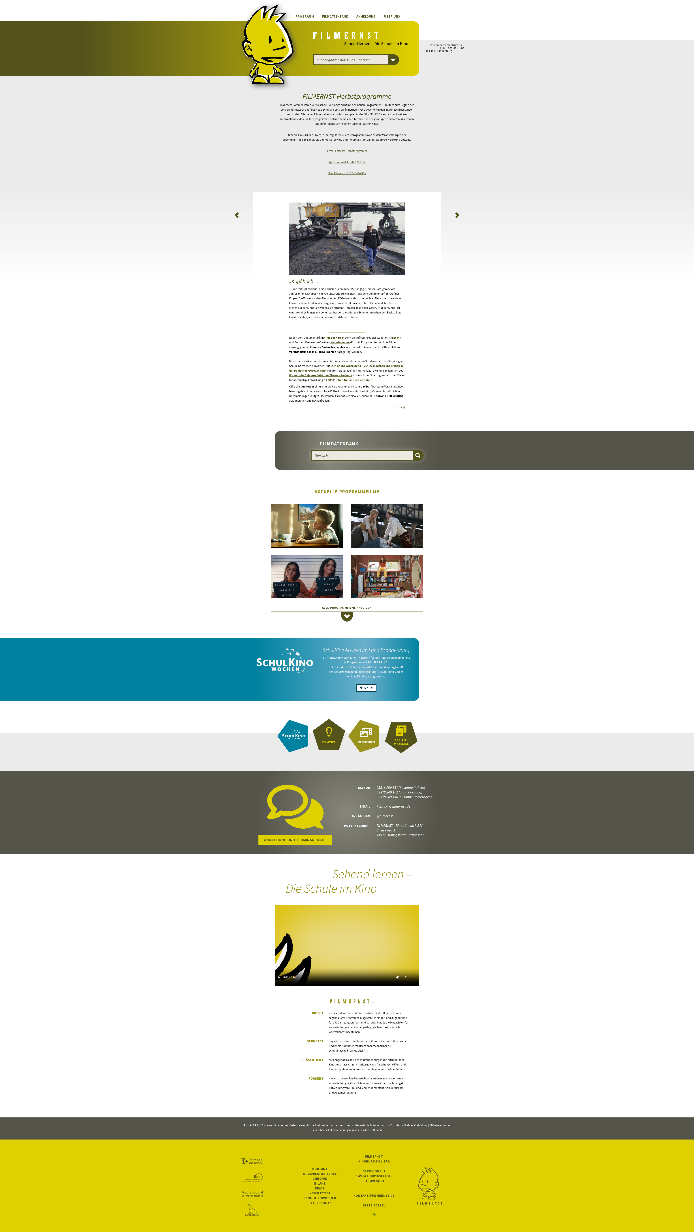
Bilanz (319, 1183)
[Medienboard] (252, 1194)
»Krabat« (395, 337)
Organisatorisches (320, 1174)
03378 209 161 (387, 787)
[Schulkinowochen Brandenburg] (293, 736)
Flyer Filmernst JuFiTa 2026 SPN (347, 173)
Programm (305, 16)
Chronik (320, 1178)
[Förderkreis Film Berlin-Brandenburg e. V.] (252, 1161)
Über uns (392, 16)
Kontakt (319, 1169)
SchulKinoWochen (320, 1198)
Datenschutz (320, 1203)
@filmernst (385, 816)
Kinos (320, 1188)
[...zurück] (399, 407)
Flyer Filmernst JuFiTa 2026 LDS (347, 162)
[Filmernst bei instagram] (374, 1215)
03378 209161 (374, 1205)
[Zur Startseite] (346, 36)
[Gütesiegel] (329, 736)
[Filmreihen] (365, 736)
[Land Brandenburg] (252, 1210)
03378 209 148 (387, 797)
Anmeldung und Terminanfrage (295, 840)
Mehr (368, 688)
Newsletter (320, 1193)
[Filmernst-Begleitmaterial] (401, 736)
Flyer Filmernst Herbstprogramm (347, 151)
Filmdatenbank (335, 16)
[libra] (252, 1177)
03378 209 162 (387, 792)
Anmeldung (366, 16)
